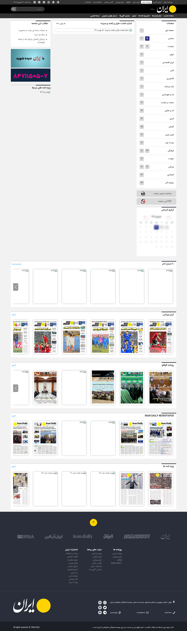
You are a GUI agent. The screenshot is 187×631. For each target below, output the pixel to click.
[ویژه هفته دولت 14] (161, 505)
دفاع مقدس (73, 563)
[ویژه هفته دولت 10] (49, 473)
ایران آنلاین (157, 2)
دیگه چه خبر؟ (39, 34)
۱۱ (141, 95)
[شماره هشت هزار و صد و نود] (17, 353)
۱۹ (142, 159)
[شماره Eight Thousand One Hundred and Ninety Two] (45, 454)
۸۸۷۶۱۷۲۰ (168, 612)
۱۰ (142, 87)
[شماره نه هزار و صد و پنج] (140, 270)
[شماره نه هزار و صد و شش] (169, 270)
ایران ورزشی (120, 2)
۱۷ (142, 143)
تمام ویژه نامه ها (144, 15)
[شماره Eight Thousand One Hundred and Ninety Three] (83, 422)
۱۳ (142, 111)
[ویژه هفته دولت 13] (132, 505)
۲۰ (142, 167)
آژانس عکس (108, 2)
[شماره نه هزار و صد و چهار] (112, 270)
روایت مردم (73, 582)
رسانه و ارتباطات (71, 553)
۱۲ (142, 103)
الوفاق (128, 2)
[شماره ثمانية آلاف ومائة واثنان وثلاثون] (103, 404)
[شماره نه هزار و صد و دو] (54, 270)
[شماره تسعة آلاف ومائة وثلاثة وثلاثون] (132, 404)
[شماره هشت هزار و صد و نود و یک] (45, 353)
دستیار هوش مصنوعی (109, 15)
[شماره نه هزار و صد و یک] (25, 270)
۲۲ (142, 175)
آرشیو (134, 15)
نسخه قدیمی (95, 15)
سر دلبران (74, 572)
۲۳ (147, 151)
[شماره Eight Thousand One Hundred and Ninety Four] (112, 422)
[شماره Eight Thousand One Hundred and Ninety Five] (132, 454)
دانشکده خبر (97, 2)
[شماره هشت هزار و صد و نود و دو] (74, 353)
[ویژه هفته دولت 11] (78, 473)
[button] (15, 287)
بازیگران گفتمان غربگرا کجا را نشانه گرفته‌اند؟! (31, 41)
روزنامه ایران (146, 2)
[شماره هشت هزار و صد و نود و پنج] (161, 353)
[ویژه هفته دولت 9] (17, 505)
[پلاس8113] (45, 92)
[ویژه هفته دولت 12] (107, 473)
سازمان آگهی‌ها (125, 15)
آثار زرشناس (73, 579)
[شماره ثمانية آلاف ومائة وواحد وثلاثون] (83, 371)
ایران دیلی (136, 2)
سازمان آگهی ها (95, 569)
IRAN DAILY (116, 563)
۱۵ (142, 127)
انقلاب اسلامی (72, 556)
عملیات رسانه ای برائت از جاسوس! (32, 30)
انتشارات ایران (96, 566)
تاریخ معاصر (73, 566)
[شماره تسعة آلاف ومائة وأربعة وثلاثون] (161, 404)
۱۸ (142, 151)
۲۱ (147, 167)
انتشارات (88, 2)
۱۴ (142, 119)
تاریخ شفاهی (72, 569)
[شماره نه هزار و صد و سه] (83, 270)
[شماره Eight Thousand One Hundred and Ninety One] (17, 454)
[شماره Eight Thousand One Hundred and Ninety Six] (161, 454)
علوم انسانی (73, 576)
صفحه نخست (169, 15)
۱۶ (142, 135)
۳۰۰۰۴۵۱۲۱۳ (141, 612)
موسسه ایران (168, 2)
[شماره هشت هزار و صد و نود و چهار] (132, 353)
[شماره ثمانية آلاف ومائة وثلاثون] (45, 404)
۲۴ (142, 183)
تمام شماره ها (156, 15)
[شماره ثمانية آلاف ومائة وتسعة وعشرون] (25, 371)
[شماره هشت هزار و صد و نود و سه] (103, 353)
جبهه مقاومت (72, 560)
